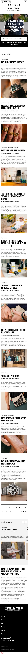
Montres (16, 44)
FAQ (2, 623)
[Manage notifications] (2, 653)
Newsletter (7, 2)
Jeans (25, 42)
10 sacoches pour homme (10, 376)
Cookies (12, 649)
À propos (3, 616)
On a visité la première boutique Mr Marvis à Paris (13, 331)
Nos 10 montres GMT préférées (12, 62)
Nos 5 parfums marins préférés (13, 150)
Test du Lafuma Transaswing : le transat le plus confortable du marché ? (13, 196)
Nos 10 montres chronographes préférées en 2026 (13, 462)
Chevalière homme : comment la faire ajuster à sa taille (13, 107)
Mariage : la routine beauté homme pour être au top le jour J (13, 242)
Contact (3, 620)
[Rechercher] (24, 39)
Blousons (20, 42)
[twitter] (15, 5)
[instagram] (10, 5)
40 (10, 512)
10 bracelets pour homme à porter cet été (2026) (11, 286)
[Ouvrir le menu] (25, 2)
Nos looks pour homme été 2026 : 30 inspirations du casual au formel (14, 25)
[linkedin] (19, 5)
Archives (3, 630)
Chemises (15, 42)
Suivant (23, 512)
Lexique (3, 634)
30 (6, 512)
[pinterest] (12, 5)
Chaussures (9, 42)
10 (25, 507)
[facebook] (8, 5)
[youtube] (17, 5)
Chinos (11, 44)
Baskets (3, 42)
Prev (23, 522)
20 (2, 512)
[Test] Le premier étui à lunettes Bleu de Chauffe (13, 419)
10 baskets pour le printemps (9, 530)
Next (26, 522)
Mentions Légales (5, 649)
